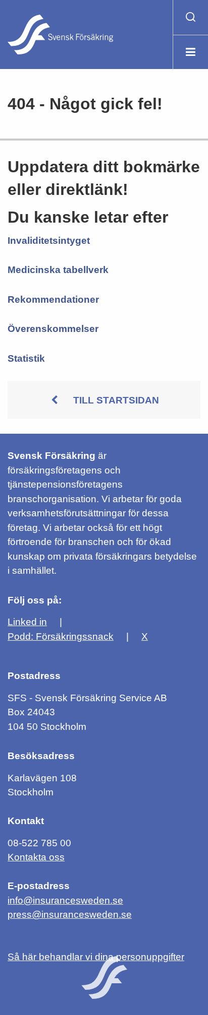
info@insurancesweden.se (65, 900)
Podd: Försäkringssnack (61, 636)
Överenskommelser (53, 328)
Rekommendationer (53, 299)
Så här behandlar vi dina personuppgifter (96, 957)
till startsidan (116, 400)
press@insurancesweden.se (70, 914)
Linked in (27, 622)
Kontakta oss (36, 857)
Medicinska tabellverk (58, 269)
